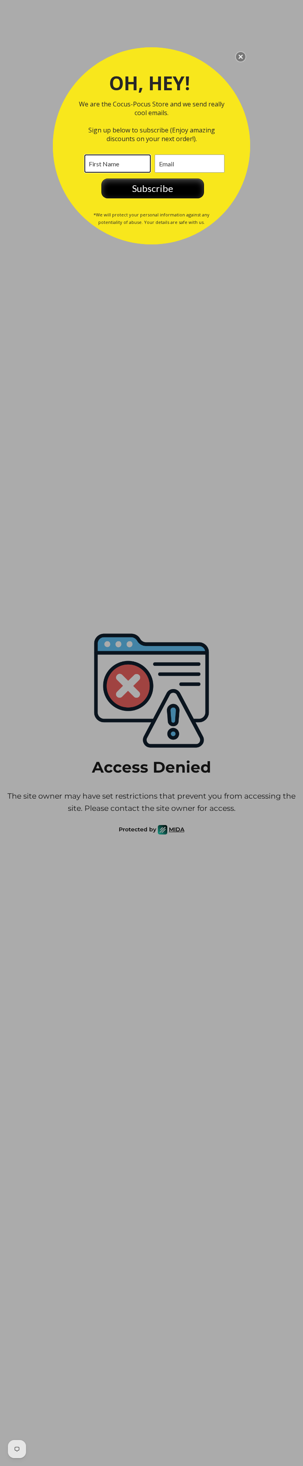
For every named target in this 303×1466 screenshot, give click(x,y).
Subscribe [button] (152, 188)
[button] (240, 56)
